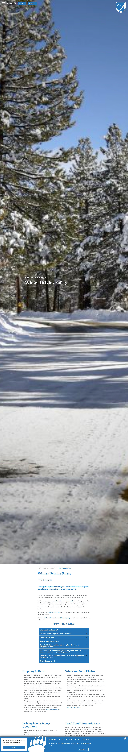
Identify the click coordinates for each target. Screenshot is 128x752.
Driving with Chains (47, 637)
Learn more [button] (6, 744)
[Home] (120, 6)
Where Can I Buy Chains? (49, 641)
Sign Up (82, 749)
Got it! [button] (13, 747)
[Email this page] (51, 580)
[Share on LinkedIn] (48, 580)
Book (21, 3)
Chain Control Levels (47, 661)
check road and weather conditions (64, 601)
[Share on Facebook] (43, 580)
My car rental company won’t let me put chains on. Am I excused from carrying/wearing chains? (60, 651)
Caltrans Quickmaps (53, 612)
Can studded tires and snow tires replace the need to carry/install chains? (59, 646)
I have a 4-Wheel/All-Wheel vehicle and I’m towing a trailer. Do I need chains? (62, 656)
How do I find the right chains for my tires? (55, 634)
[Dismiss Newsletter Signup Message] (125, 738)
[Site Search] (15, 3)
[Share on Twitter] (46, 580)
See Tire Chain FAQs (73, 707)
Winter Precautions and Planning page (57, 618)
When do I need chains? (49, 630)
